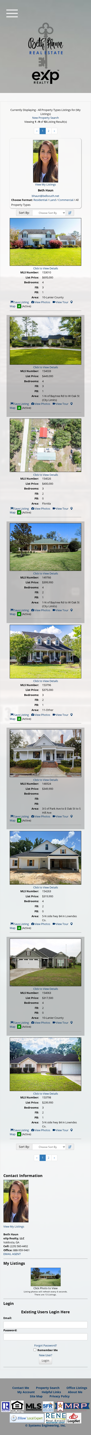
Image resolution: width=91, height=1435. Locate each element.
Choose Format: (22, 200)
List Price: (32, 277)
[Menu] (12, 12)
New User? (45, 1355)
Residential (40, 200)
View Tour (61, 302)
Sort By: (24, 213)
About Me (75, 1392)
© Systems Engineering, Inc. (45, 1425)
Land (53, 200)
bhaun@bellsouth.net (45, 196)
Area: (35, 297)
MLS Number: (29, 272)
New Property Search (45, 118)
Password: (10, 1330)
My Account (26, 1392)
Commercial (65, 200)
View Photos (42, 302)
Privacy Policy (60, 1396)
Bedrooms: (31, 282)
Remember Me (47, 1350)
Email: (7, 1318)
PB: (36, 292)
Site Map (36, 1396)
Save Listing (21, 302)
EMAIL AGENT (12, 1254)
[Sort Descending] (69, 212)
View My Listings (13, 1226)
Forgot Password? (45, 1345)
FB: (37, 287)
